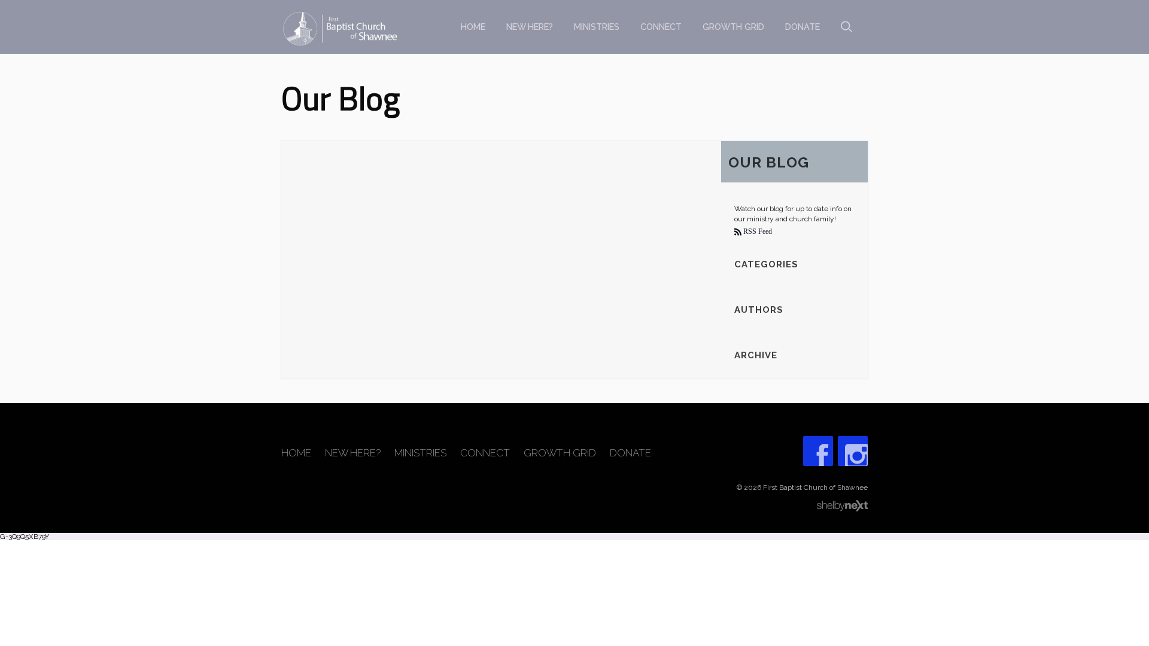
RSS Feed (756, 231)
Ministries (596, 27)
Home (473, 27)
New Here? (529, 27)
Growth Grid (733, 27)
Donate (802, 27)
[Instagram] (853, 451)
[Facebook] (818, 451)
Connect (661, 27)
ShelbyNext (842, 506)
